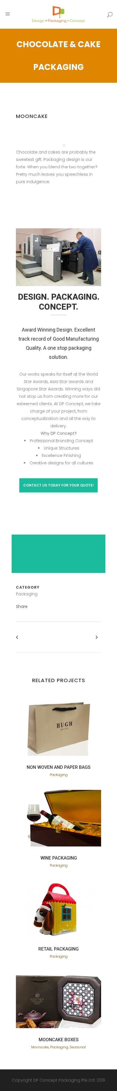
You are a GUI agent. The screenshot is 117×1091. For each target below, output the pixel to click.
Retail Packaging (58, 949)
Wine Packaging (58, 858)
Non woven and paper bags (59, 767)
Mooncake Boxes (59, 1039)
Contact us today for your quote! (58, 485)
